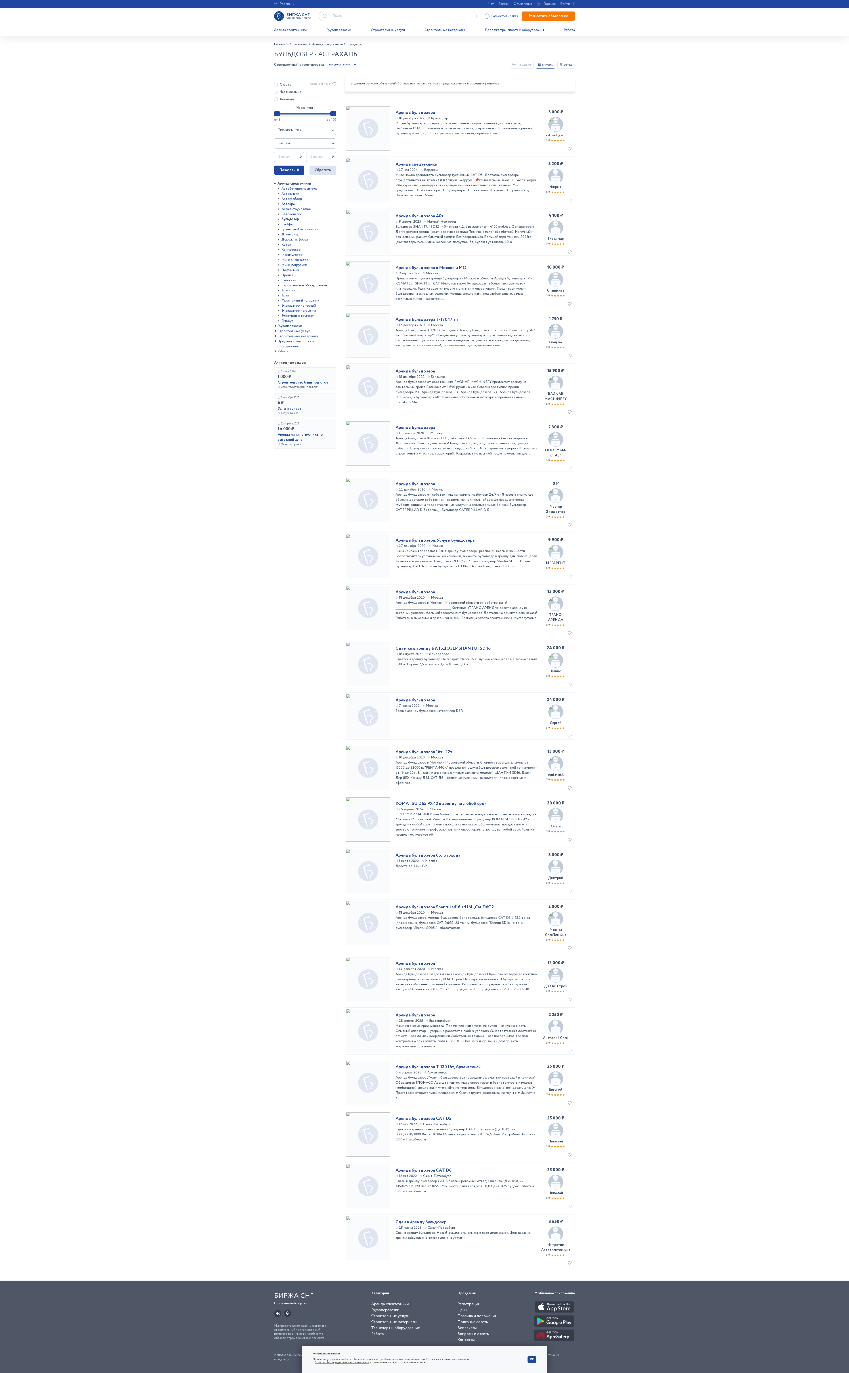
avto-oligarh (556, 135)
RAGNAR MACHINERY (556, 396)
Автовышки (290, 193)
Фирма (555, 187)
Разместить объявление (548, 16)
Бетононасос (291, 214)
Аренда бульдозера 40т (420, 216)
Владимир (555, 238)
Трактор (288, 290)
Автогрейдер (291, 198)
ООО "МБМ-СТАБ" (555, 453)
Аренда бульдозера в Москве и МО (431, 268)
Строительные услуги (388, 29)
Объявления (523, 3)
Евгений (555, 1089)
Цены (462, 1310)
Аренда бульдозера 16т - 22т (424, 752)
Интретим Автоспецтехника (555, 1247)
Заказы (504, 3)
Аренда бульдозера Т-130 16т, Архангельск (438, 1067)
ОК (532, 1359)
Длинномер (290, 234)
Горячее (550, 3)
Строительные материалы (444, 29)
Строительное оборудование (304, 285)
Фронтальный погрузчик (300, 300)
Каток (286, 244)
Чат (491, 3)
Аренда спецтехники (290, 29)
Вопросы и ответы (473, 1334)
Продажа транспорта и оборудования (514, 29)
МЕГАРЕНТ (555, 563)
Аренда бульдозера (415, 113)
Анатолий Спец (555, 1038)
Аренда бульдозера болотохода (428, 855)
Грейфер (287, 224)
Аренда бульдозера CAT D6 (423, 1170)
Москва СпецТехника (555, 932)
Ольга (556, 826)
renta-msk (556, 774)
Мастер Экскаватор (555, 509)
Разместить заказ (504, 16)
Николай (555, 1141)
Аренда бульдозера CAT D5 (423, 1119)
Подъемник (290, 270)
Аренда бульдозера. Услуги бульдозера (435, 540)
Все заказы (467, 1328)
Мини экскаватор (295, 259)
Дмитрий (555, 878)
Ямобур (287, 320)
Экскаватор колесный (298, 305)
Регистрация (468, 1304)
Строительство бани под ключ (303, 382)
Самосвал (288, 280)
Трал (285, 295)
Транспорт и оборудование (395, 1328)
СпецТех (555, 342)
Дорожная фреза (294, 239)
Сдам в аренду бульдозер (421, 1222)
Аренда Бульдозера (415, 428)
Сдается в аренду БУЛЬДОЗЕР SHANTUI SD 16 (443, 648)
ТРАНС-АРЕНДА (555, 617)
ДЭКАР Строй (555, 986)
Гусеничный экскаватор (299, 229)
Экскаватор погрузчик (298, 310)
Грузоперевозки (339, 29)
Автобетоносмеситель (299, 188)
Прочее (287, 275)
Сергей (555, 723)
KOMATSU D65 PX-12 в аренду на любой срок (441, 804)
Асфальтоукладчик (296, 209)
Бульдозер (290, 219)
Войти (565, 3)
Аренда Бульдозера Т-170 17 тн (427, 320)
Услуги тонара (289, 408)
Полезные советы (473, 1322)
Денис (556, 671)
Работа (569, 29)
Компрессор (291, 249)
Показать (289, 170)
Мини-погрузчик (294, 264)
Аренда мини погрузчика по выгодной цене (300, 437)
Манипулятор (292, 254)
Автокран (288, 203)
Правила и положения (477, 1316)
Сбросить (323, 170)
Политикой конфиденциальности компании (342, 1362)
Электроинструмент (297, 315)
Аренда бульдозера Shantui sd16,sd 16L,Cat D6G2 (445, 907)
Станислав (555, 290)
